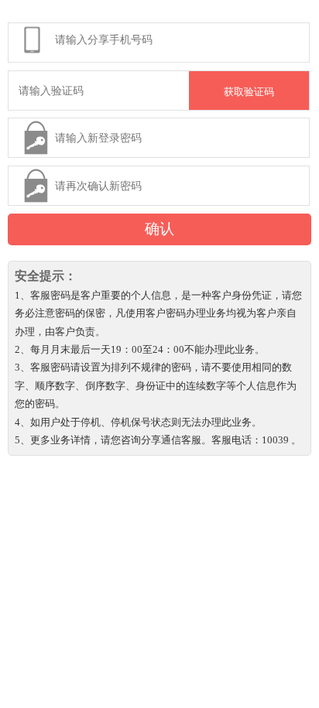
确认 (159, 229)
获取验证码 (249, 91)
